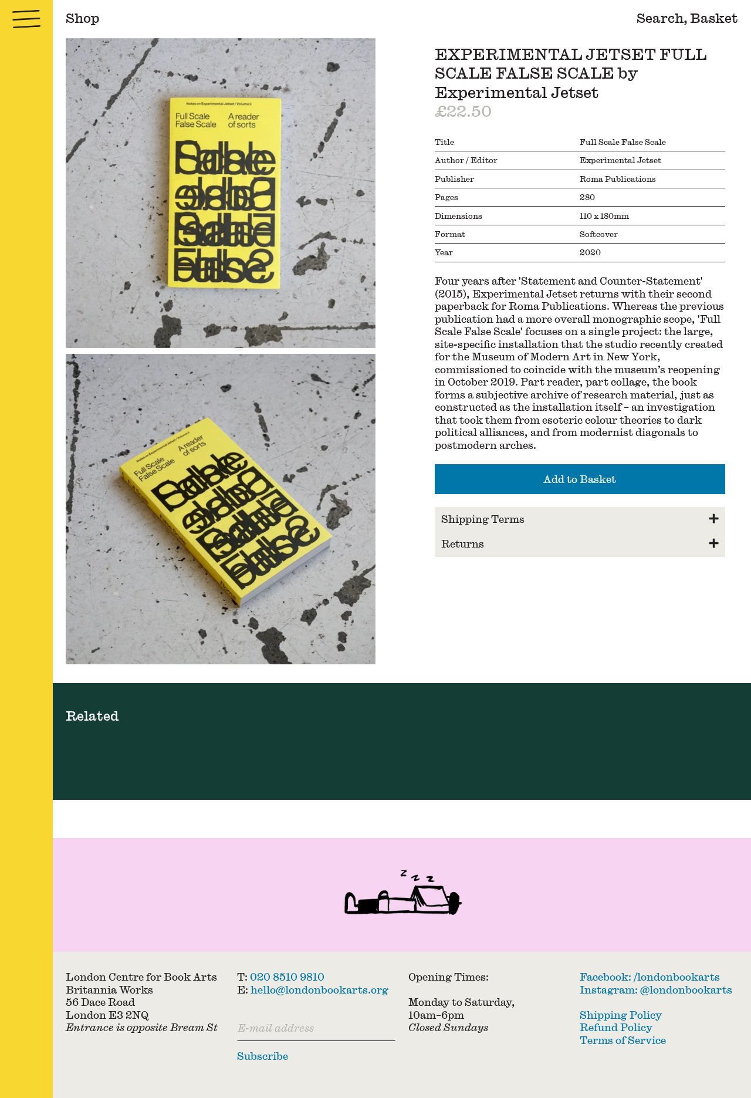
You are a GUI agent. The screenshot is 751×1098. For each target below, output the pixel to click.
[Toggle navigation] (26, 19)
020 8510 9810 (287, 976)
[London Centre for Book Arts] (402, 895)
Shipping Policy (621, 1015)
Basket (714, 18)
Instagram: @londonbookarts (656, 989)
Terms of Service (623, 1040)
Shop (83, 18)
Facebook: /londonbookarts (650, 976)
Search (660, 18)
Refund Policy (616, 1027)
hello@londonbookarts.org (319, 989)
